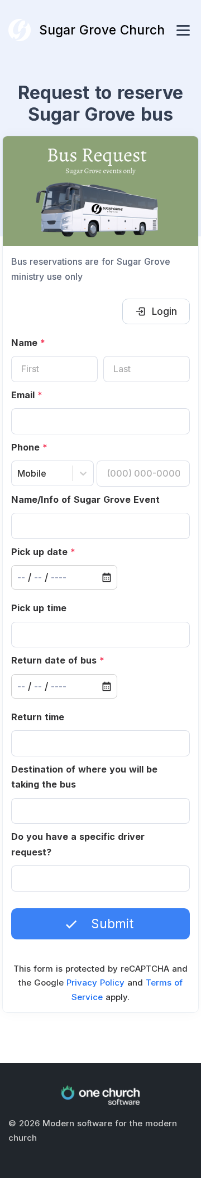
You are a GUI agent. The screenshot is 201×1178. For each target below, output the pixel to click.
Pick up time (38, 607)
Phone (29, 447)
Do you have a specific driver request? (78, 844)
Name (28, 342)
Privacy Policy (95, 982)
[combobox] (18, 473)
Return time (37, 716)
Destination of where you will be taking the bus (84, 777)
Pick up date (43, 551)
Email (26, 394)
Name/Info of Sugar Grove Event (85, 499)
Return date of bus (57, 660)
